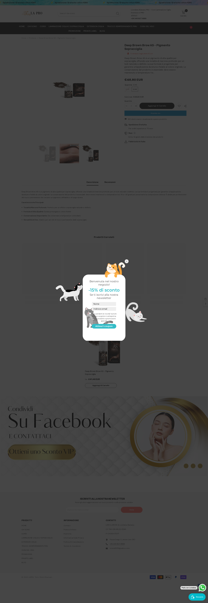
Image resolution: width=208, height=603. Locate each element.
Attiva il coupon (104, 326)
